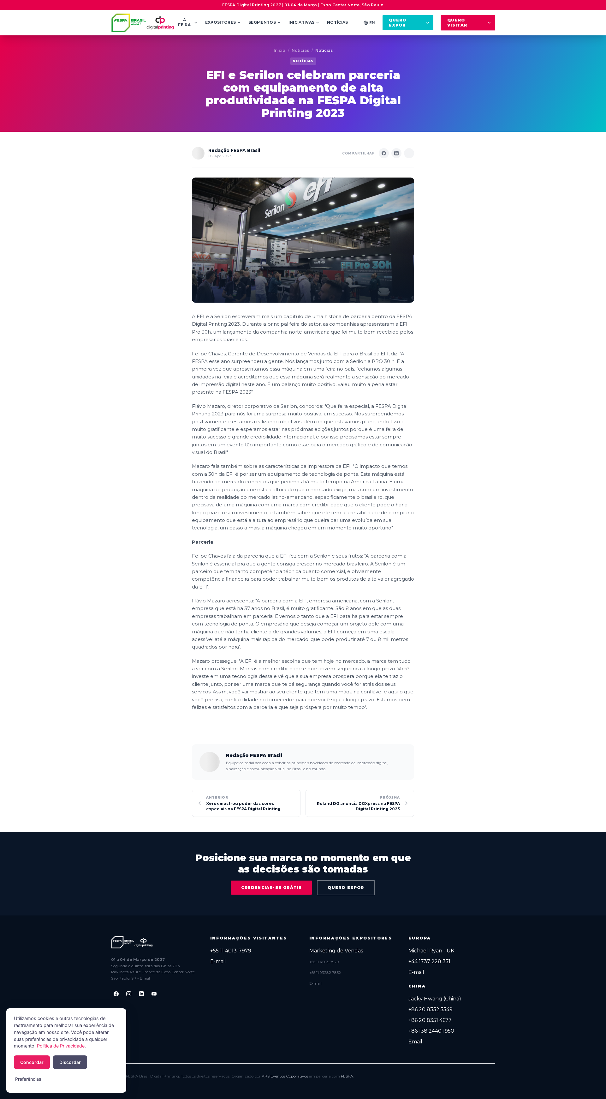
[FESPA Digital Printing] (143, 23)
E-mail (218, 961)
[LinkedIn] (141, 994)
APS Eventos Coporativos (285, 1076)
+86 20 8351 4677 (430, 1020)
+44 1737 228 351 (429, 961)
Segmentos (262, 22)
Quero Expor (398, 22)
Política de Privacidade (61, 1046)
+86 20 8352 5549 (430, 1009)
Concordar (32, 1062)
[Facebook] (116, 994)
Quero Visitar (457, 22)
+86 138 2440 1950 (431, 1031)
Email (415, 1042)
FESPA (347, 1076)
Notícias (337, 22)
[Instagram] (129, 994)
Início (279, 50)
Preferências (28, 1079)
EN (372, 22)
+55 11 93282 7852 (325, 972)
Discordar (70, 1062)
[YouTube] (154, 994)
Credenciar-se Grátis (271, 887)
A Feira (184, 22)
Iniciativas (301, 22)
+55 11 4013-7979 (230, 951)
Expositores (220, 22)
